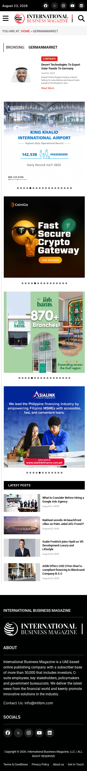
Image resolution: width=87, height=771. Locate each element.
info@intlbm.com (39, 703)
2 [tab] (21, 188)
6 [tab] (33, 188)
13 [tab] (55, 188)
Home (25, 31)
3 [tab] (24, 188)
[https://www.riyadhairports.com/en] (44, 142)
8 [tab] (40, 188)
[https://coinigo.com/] (44, 237)
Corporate (49, 59)
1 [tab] (18, 188)
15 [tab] (61, 188)
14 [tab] (58, 188)
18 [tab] (71, 188)
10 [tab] (46, 188)
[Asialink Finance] (44, 427)
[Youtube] (72, 5)
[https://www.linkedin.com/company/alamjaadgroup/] (44, 332)
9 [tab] (43, 188)
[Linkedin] (81, 5)
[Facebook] (45, 5)
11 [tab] (49, 188)
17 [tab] (68, 188)
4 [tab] (27, 188)
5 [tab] (30, 188)
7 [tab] (36, 188)
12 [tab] (52, 188)
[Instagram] (63, 5)
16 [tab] (65, 188)
